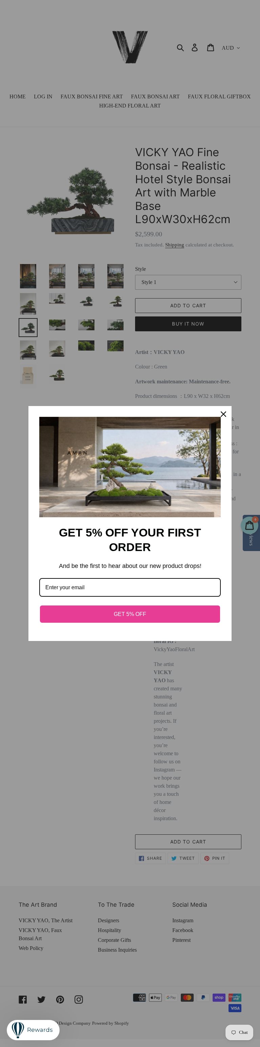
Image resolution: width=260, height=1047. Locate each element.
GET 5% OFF (130, 614)
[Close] (223, 414)
